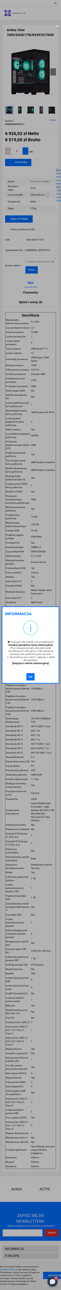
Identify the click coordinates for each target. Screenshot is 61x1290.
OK (30, 676)
